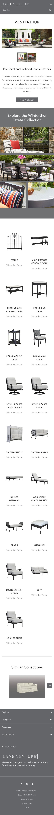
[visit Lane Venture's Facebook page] (21, 784)
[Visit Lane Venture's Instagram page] (27, 784)
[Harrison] (27, 686)
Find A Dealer (27, 100)
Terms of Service (27, 799)
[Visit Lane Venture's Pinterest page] (33, 784)
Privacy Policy (27, 803)
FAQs (27, 808)
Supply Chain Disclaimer (27, 795)
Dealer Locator (9, 747)
